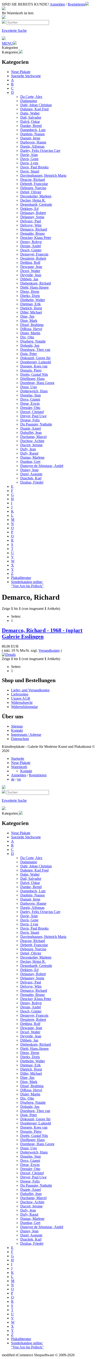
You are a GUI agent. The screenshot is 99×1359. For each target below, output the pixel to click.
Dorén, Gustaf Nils (34, 374)
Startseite (17, 758)
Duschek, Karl (30, 478)
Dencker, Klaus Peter (35, 238)
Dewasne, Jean (31, 267)
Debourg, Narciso (33, 188)
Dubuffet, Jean (31, 432)
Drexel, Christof (32, 412)
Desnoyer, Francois (34, 254)
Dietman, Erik (30, 304)
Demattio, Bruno (32, 233)
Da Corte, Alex (31, 97)
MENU (7, 43)
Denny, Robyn (31, 242)
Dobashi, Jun (29, 345)
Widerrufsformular (24, 707)
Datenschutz (20, 739)
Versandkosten (49, 650)
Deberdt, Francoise (34, 184)
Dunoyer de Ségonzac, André (41, 466)
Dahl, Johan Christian (36, 105)
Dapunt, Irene (30, 138)
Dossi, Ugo (28, 387)
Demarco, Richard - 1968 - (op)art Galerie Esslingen (42, 633)
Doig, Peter (28, 354)
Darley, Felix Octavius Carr (40, 151)
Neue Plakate (20, 72)
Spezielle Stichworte (26, 76)
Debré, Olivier (30, 192)
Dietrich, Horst (31, 308)
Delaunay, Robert (33, 213)
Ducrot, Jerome (31, 445)
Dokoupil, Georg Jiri (35, 358)
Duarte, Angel (30, 428)
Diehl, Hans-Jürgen (34, 287)
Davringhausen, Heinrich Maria (43, 175)
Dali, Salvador (30, 117)
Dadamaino (28, 101)
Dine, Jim (27, 316)
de (13, 779)
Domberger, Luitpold (35, 362)
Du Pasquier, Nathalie (36, 424)
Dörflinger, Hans (32, 379)
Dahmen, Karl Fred (34, 109)
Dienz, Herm (29, 292)
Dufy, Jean (28, 449)
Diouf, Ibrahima (32, 325)
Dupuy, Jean (29, 470)
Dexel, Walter (30, 271)
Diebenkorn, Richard (35, 283)
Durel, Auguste (31, 474)
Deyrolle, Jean (30, 275)
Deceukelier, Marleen (35, 196)
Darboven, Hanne (33, 142)
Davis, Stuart (29, 171)
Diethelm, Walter (32, 300)
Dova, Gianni (30, 399)
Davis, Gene (29, 159)
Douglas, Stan (30, 395)
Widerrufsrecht (21, 702)
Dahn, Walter (30, 113)
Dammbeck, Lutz (33, 130)
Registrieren (76, 4)
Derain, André (30, 246)
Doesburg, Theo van (35, 350)
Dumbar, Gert (30, 462)
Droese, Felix (30, 420)
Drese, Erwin (30, 403)
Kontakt (17, 730)
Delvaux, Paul (30, 221)
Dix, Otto (27, 337)
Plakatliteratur (21, 578)
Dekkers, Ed (29, 209)
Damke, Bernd (31, 126)
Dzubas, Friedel (31, 482)
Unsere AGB (20, 698)
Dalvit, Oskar (30, 121)
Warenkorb (19, 767)
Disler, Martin (30, 333)
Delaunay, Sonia (32, 217)
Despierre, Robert (33, 258)
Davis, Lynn (29, 163)
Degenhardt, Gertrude (36, 204)
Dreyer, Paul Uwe (33, 416)
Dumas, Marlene (32, 457)
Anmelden (57, 4)
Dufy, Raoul (29, 453)
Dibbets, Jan (29, 279)
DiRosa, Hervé (31, 329)
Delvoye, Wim (30, 225)
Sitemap (17, 726)
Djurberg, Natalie (33, 341)
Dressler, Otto (30, 408)
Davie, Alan (29, 155)
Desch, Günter (30, 250)
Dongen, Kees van (33, 366)
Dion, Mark (28, 321)
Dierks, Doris (30, 296)
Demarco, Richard (33, 229)
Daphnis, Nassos (32, 134)
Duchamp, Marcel (33, 437)
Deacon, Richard (32, 180)
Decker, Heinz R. (33, 200)
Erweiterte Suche (14, 30)
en (19, 779)
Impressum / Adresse (26, 735)
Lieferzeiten (19, 694)
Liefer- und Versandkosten (30, 690)
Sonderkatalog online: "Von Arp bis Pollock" (27, 584)
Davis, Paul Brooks (34, 167)
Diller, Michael (31, 312)
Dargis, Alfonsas (32, 146)
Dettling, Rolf (30, 262)
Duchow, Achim (32, 441)
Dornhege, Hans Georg (37, 383)
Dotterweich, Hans (34, 391)
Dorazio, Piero (30, 370)
